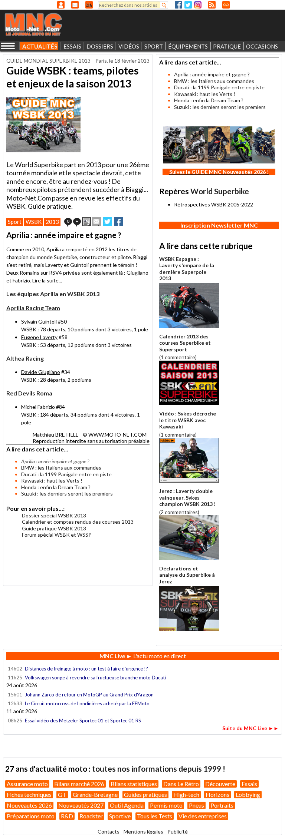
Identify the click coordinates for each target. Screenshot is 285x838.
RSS (212, 5)
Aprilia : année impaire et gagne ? (212, 74)
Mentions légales (143, 831)
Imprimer (86, 221)
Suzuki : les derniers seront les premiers (67, 493)
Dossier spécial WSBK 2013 (54, 515)
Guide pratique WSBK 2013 (54, 528)
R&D (67, 815)
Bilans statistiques (134, 783)
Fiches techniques (29, 794)
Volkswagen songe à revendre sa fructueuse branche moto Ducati (95, 677)
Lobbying (248, 794)
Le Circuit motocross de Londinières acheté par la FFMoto (87, 703)
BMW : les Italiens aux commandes (61, 467)
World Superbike (219, 191)
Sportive (120, 815)
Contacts (108, 831)
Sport (15, 221)
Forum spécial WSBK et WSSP (57, 534)
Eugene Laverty (39, 337)
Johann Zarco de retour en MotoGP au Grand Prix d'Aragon (90, 695)
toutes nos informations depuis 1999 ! (158, 768)
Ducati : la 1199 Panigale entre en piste (66, 474)
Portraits (221, 805)
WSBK (34, 221)
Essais (249, 783)
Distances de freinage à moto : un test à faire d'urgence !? (86, 669)
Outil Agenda (127, 805)
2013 (52, 221)
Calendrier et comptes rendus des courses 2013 (78, 522)
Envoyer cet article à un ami (96, 221)
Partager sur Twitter (107, 221)
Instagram (198, 5)
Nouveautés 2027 (81, 805)
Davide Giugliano (40, 372)
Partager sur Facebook (118, 221)
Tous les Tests (154, 815)
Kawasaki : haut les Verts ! (51, 480)
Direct (226, 5)
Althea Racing (25, 358)
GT (62, 794)
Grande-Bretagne (95, 794)
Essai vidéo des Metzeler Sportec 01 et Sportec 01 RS (83, 720)
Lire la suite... (47, 280)
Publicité (177, 831)
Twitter (188, 5)
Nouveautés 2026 (29, 805)
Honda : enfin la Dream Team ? (56, 487)
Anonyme (61, 5)
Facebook (178, 5)
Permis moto (166, 805)
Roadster (91, 815)
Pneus (196, 805)
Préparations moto (31, 815)
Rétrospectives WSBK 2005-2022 (213, 204)
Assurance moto (27, 783)
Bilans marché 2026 (79, 783)
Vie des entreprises (202, 815)
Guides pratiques (145, 794)
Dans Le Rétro (181, 783)
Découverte (220, 783)
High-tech (186, 794)
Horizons (217, 794)
